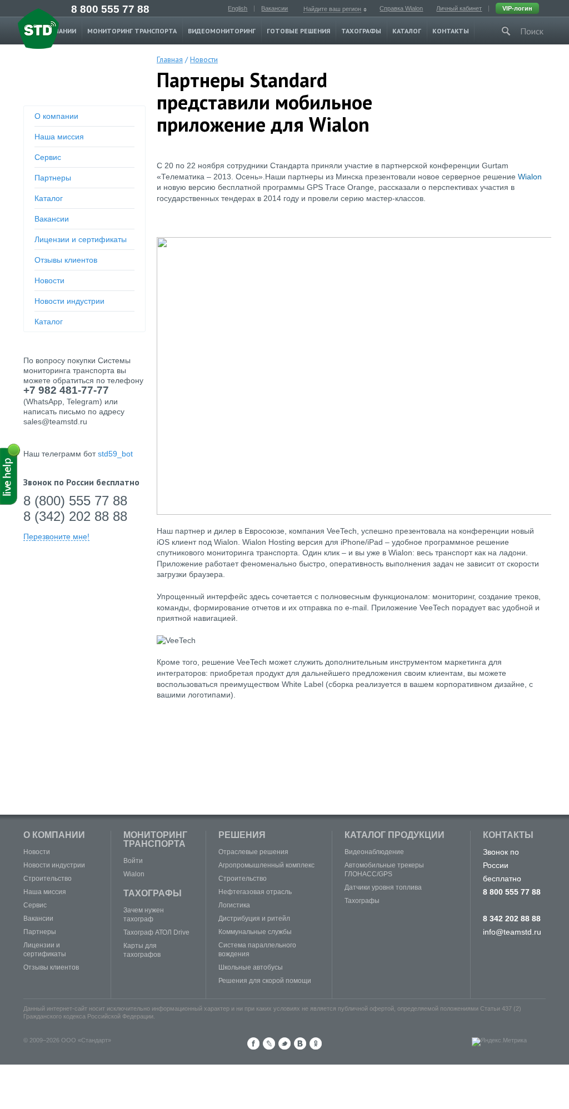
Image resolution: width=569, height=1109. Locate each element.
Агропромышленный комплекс (266, 865)
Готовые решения (298, 31)
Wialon (530, 176)
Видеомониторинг (222, 31)
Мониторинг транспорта (132, 31)
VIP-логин (517, 8)
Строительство (47, 878)
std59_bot (115, 453)
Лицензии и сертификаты (80, 239)
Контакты (450, 31)
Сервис (47, 157)
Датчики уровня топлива (383, 887)
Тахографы (361, 31)
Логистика (234, 905)
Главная (170, 59)
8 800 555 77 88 (110, 9)
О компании (56, 116)
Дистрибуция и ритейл (254, 918)
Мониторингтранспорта (155, 839)
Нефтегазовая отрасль (255, 892)
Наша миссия (59, 136)
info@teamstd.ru (512, 931)
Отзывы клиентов (65, 259)
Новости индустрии (69, 301)
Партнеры (52, 177)
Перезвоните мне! (56, 537)
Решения (242, 835)
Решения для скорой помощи (264, 981)
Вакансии (274, 8)
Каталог (406, 31)
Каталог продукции (395, 835)
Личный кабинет (459, 8)
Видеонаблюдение (374, 852)
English (237, 8)
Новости (49, 280)
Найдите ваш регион (332, 9)
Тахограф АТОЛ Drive (156, 932)
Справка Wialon (401, 8)
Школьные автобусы (250, 967)
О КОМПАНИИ (54, 835)
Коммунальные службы (255, 932)
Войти (133, 861)
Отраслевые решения (253, 852)
